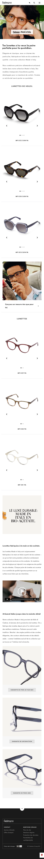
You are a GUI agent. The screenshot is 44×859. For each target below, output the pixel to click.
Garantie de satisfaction (22, 741)
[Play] (7, 599)
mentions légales (30, 827)
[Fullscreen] (38, 599)
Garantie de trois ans (22, 793)
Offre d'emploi (8, 832)
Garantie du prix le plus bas (22, 690)
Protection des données (30, 835)
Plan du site (27, 830)
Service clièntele (9, 830)
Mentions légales (28, 832)
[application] (22, 591)
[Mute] (35, 599)
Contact (7, 827)
